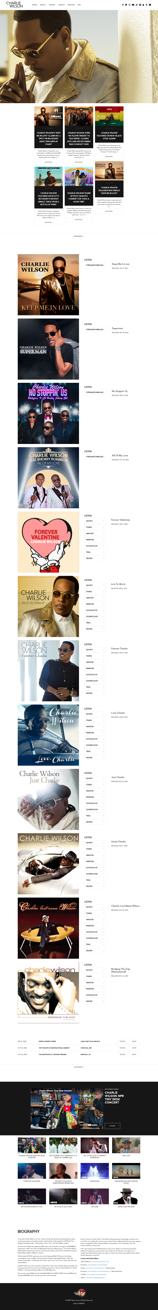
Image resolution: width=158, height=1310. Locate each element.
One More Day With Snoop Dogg (126, 1182)
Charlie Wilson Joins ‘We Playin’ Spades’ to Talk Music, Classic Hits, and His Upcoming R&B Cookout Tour (79, 139)
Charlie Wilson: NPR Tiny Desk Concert (32, 1157)
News (34, 5)
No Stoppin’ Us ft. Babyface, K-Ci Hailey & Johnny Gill (63, 1157)
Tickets (122, 1041)
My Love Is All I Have (63, 1207)
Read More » (49, 162)
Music (43, 5)
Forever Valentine (32, 1181)
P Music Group (75, 1300)
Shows (52, 5)
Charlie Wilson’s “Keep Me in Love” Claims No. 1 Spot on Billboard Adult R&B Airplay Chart (49, 139)
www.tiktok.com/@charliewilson (95, 1278)
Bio (79, 5)
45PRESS (81, 1303)
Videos (61, 5)
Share (112, 1126)
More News (78, 236)
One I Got (126, 1156)
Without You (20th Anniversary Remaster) (63, 1182)
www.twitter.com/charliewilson (95, 1268)
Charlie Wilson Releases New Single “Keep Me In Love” (109, 190)
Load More (78, 1067)
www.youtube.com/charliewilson (96, 1274)
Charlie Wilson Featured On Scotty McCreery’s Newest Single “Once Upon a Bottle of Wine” (48, 199)
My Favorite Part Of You (31, 1207)
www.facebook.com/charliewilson (97, 1265)
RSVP (134, 1041)
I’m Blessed (95, 1181)
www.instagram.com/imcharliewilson (98, 1271)
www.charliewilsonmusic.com (100, 1261)
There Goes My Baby (126, 1207)
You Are (94, 1207)
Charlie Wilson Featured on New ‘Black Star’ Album (109, 136)
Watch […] (83, 215)
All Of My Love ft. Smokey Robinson (94, 1157)
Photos (71, 5)
